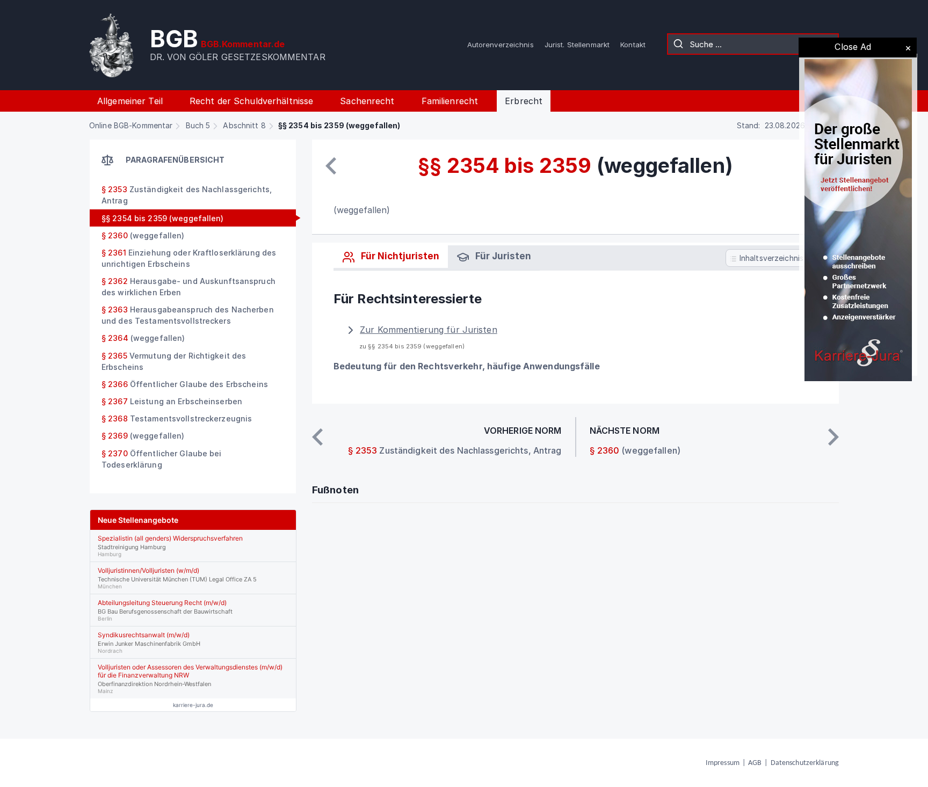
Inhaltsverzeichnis (770, 258)
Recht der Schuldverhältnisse (251, 101)
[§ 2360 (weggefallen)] (833, 437)
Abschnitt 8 (244, 125)
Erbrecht (523, 101)
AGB (755, 763)
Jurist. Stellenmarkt (577, 44)
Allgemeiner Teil (130, 101)
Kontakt (633, 44)
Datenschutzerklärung (805, 763)
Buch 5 (198, 125)
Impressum (723, 763)
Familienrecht (450, 101)
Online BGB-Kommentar (130, 125)
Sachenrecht (367, 101)
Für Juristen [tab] (502, 256)
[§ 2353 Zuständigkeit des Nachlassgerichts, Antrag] (330, 165)
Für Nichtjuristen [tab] (399, 256)
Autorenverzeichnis (500, 44)
